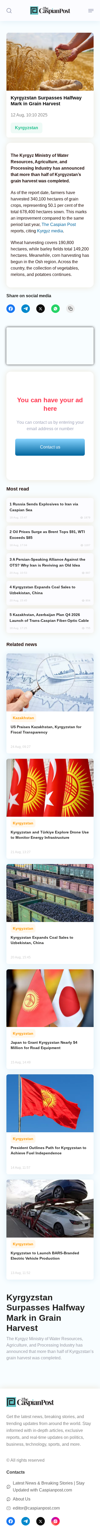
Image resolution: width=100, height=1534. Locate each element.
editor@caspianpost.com (36, 1508)
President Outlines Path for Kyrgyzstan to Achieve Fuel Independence (48, 1150)
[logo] (50, 10)
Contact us (50, 447)
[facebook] (10, 308)
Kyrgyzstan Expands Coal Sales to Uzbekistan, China (42, 940)
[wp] (55, 308)
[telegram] (25, 308)
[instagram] (55, 1521)
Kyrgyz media (50, 231)
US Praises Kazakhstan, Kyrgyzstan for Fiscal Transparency (46, 729)
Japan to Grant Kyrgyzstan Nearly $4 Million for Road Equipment (44, 1045)
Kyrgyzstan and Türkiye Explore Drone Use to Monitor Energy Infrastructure (50, 835)
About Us (21, 1499)
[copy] (70, 308)
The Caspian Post (59, 224)
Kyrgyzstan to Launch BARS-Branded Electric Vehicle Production (45, 1255)
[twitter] (40, 308)
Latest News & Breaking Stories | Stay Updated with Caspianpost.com (49, 1486)
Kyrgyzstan (26, 127)
